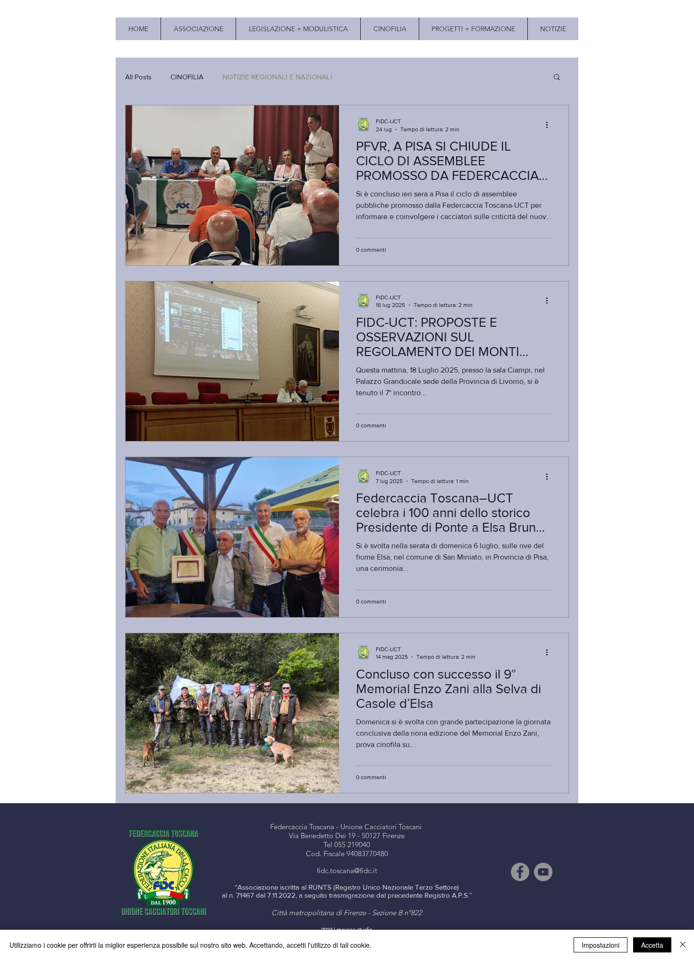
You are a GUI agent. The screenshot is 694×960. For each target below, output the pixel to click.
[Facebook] (520, 872)
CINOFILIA (186, 77)
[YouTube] (543, 872)
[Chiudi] (682, 944)
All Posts (138, 77)
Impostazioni (600, 945)
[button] (556, 78)
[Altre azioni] (550, 124)
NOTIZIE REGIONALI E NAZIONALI (277, 77)
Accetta (652, 945)
